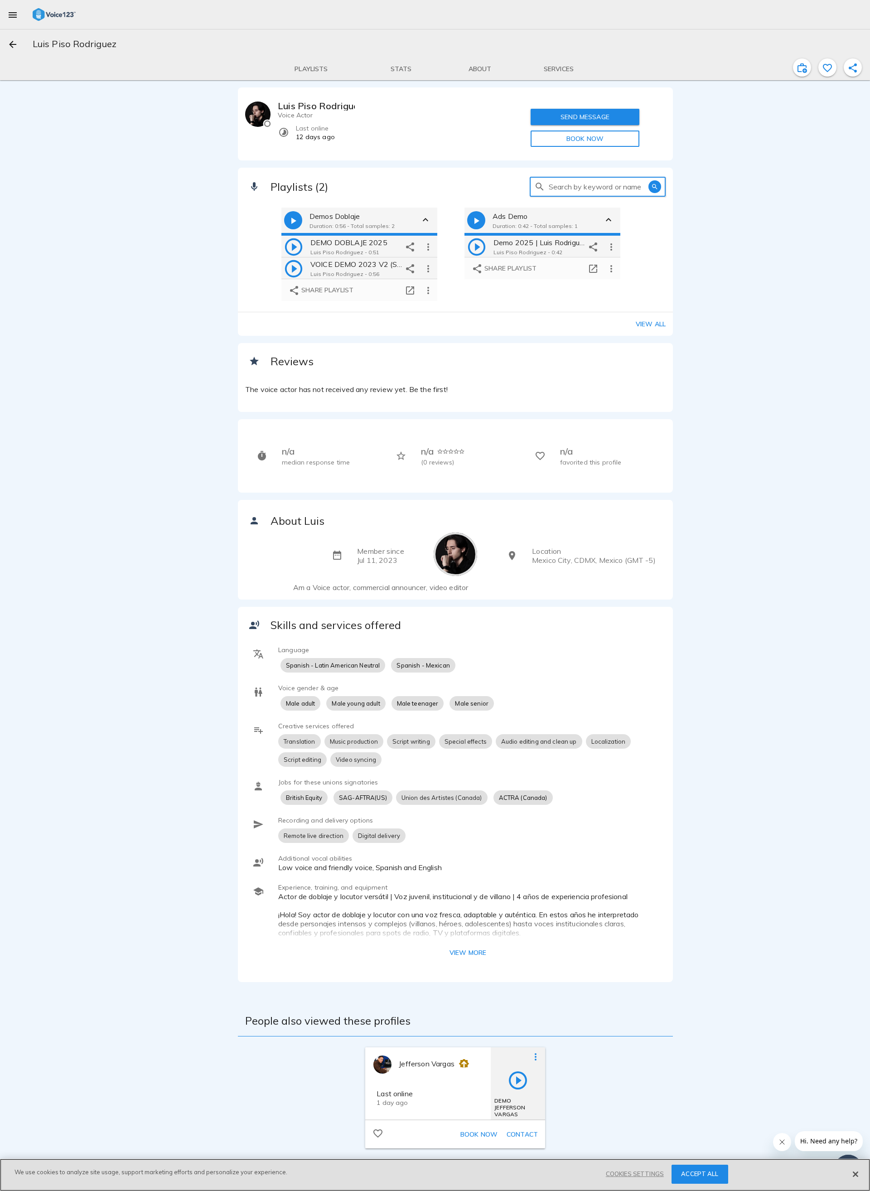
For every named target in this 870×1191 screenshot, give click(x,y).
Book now (479, 1134)
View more (468, 953)
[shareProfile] (853, 67)
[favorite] (827, 67)
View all (651, 324)
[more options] (428, 246)
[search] (540, 187)
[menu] (13, 14)
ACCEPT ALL (699, 1173)
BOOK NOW (585, 139)
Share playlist (326, 290)
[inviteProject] (802, 67)
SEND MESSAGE (585, 117)
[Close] (855, 1174)
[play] (293, 246)
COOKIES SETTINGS (635, 1173)
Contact (522, 1134)
